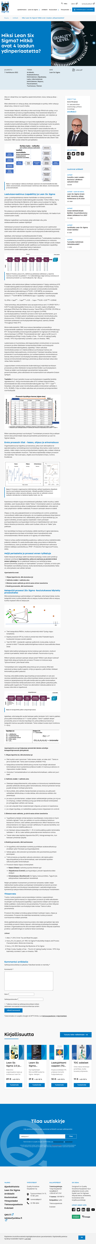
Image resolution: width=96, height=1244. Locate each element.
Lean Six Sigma (33, 9)
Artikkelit (45, 9)
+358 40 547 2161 (55, 1193)
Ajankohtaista (21, 9)
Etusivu (6, 18)
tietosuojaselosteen (56, 1145)
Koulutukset (53, 9)
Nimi (6, 994)
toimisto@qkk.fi (36, 1199)
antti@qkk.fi (71, 112)
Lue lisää (27, 1239)
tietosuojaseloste (48, 1016)
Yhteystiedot (65, 9)
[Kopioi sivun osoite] (69, 158)
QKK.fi (73, 4)
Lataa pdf (79, 70)
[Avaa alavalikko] (39, 9)
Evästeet (8, 1208)
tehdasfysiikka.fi (87, 4)
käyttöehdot (62, 1016)
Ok (82, 1237)
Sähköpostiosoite (11, 999)
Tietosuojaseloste (13, 1204)
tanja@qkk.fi (53, 1191)
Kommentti (8, 969)
